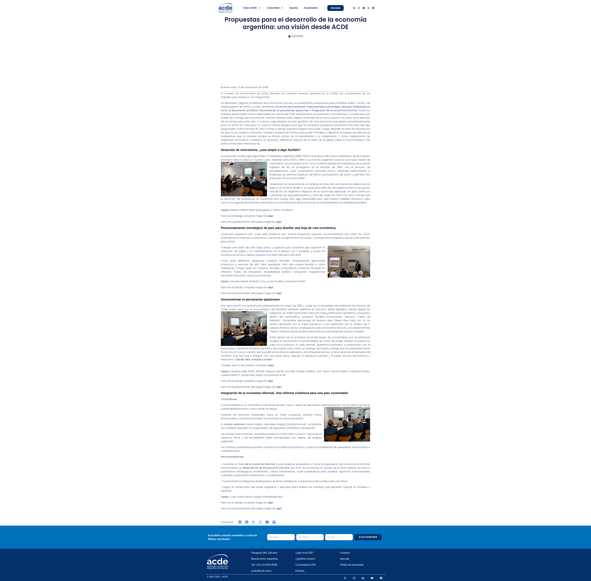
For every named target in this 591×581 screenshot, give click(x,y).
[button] (240, 522)
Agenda (293, 7)
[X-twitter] (368, 8)
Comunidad (273, 7)
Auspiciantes (311, 7)
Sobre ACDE (250, 7)
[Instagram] (359, 8)
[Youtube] (363, 8)
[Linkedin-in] (354, 8)
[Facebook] (373, 8)
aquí (271, 365)
